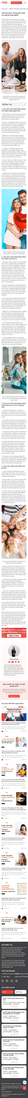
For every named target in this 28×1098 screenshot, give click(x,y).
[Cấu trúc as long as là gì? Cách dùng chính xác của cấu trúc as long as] (14, 828)
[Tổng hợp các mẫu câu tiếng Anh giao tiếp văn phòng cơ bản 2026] (14, 713)
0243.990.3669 (13, 1030)
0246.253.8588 (13, 1057)
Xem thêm (16, 1004)
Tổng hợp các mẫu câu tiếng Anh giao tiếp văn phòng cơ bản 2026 (14, 723)
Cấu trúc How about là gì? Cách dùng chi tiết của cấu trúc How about (13, 869)
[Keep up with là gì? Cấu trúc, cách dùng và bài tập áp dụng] (14, 919)
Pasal (14, 34)
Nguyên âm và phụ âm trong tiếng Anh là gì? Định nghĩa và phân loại (14, 899)
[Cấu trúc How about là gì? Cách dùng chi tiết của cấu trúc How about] (14, 858)
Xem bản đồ (14, 1006)
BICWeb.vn (5, 1096)
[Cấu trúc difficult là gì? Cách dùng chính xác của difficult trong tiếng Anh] (14, 798)
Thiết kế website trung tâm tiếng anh (12, 1094)
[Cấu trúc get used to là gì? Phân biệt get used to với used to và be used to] (14, 770)
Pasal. (7, 1083)
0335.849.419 (12, 1016)
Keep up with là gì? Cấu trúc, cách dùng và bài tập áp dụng (12, 929)
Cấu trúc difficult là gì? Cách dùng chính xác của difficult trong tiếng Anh (14, 808)
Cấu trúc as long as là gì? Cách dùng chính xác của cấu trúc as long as (13, 838)
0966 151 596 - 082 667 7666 (16, 1002)
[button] (2, 1037)
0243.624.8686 (13, 1071)
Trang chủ (5, 9)
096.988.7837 (12, 1044)
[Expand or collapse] (25, 104)
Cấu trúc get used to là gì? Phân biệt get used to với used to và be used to (13, 780)
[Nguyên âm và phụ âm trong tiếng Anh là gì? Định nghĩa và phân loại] (14, 889)
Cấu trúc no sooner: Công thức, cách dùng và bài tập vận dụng (13, 752)
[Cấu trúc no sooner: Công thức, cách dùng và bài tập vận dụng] (14, 741)
